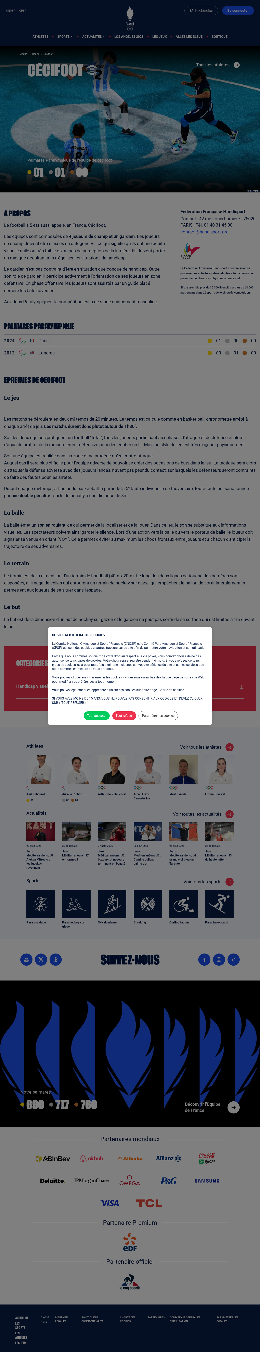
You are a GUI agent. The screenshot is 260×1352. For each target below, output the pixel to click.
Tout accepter (96, 716)
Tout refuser (124, 716)
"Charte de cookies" (171, 690)
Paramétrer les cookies (158, 716)
